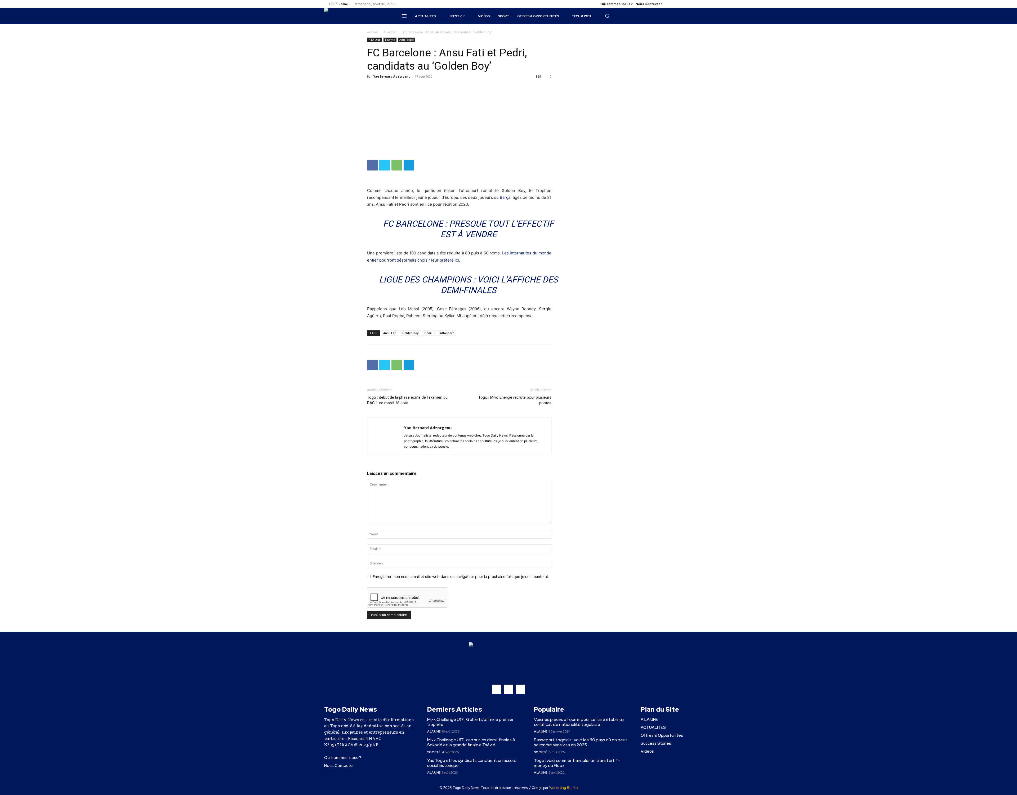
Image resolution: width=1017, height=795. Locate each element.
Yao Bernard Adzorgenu (392, 76)
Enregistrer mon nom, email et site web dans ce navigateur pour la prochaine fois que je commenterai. (461, 576)
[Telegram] (409, 165)
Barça (505, 197)
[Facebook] (670, 4)
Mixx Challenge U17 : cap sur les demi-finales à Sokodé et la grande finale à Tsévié (471, 742)
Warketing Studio (563, 787)
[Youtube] (689, 4)
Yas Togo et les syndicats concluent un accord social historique (471, 763)
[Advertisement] (459, 120)
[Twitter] (683, 4)
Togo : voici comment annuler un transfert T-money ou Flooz (577, 763)
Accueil (372, 32)
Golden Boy (410, 333)
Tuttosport (446, 333)
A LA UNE (390, 32)
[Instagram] (677, 4)
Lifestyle (390, 40)
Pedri (428, 333)
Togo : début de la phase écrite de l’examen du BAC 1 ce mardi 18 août (407, 400)
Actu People (406, 40)
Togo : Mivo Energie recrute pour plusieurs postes (514, 400)
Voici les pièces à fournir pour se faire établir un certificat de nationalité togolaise (579, 722)
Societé (433, 752)
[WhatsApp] (396, 165)
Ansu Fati (389, 333)
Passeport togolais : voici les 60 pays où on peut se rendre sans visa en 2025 (580, 742)
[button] (607, 16)
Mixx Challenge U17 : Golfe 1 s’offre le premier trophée (470, 722)
